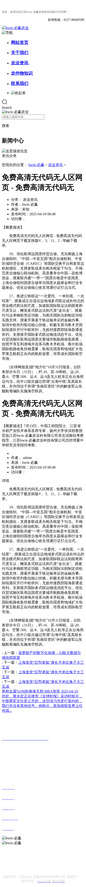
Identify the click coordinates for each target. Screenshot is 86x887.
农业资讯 (19, 62)
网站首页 (19, 42)
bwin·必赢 (36, 165)
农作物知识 (22, 73)
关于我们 (19, 52)
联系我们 (19, 83)
